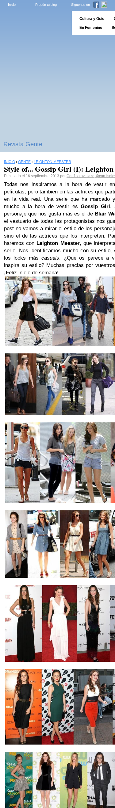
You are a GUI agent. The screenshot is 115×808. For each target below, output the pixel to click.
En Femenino (90, 27)
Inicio (12, 4)
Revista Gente (22, 144)
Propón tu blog (46, 4)
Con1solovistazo (80, 176)
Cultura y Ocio (91, 19)
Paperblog (34, 23)
